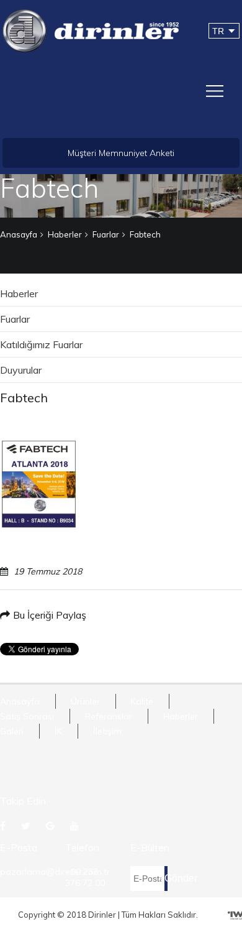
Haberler (65, 234)
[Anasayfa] (90, 29)
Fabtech (145, 234)
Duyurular (21, 370)
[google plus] (52, 825)
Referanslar (108, 716)
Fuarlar (105, 234)
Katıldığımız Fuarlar (41, 344)
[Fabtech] (39, 484)
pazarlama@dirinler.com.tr (55, 871)
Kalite (142, 701)
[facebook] (4, 825)
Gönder (166, 878)
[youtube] (76, 825)
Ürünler (85, 701)
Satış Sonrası (27, 716)
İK (58, 731)
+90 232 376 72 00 (85, 877)
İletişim (107, 731)
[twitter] (27, 825)
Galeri (12, 731)
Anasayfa (18, 234)
